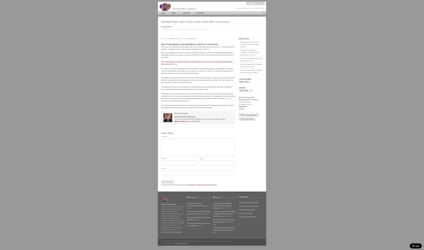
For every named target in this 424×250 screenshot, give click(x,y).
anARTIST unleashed (181, 243)
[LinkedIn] (252, 3)
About (174, 13)
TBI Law (218, 198)
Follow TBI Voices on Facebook (248, 202)
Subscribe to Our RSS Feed (247, 217)
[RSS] (248, 3)
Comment (165, 136)
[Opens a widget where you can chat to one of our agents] (416, 246)
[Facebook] (259, 3)
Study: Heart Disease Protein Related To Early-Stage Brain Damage (249, 44)
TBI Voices (193, 198)
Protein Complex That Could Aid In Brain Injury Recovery (251, 65)
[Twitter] (262, 3)
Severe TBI (186, 13)
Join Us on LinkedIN (245, 213)
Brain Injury (167, 29)
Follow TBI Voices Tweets (247, 210)
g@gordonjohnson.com (182, 121)
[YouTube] (255, 3)
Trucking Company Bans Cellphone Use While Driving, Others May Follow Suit (249, 52)
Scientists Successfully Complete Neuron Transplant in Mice (251, 71)
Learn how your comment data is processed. (201, 185)
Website (164, 168)
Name (163, 158)
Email (202, 158)
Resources (200, 13)
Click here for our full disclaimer (171, 232)
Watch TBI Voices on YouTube (248, 206)
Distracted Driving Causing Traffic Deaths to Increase (251, 60)
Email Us (242, 109)
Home (163, 13)
